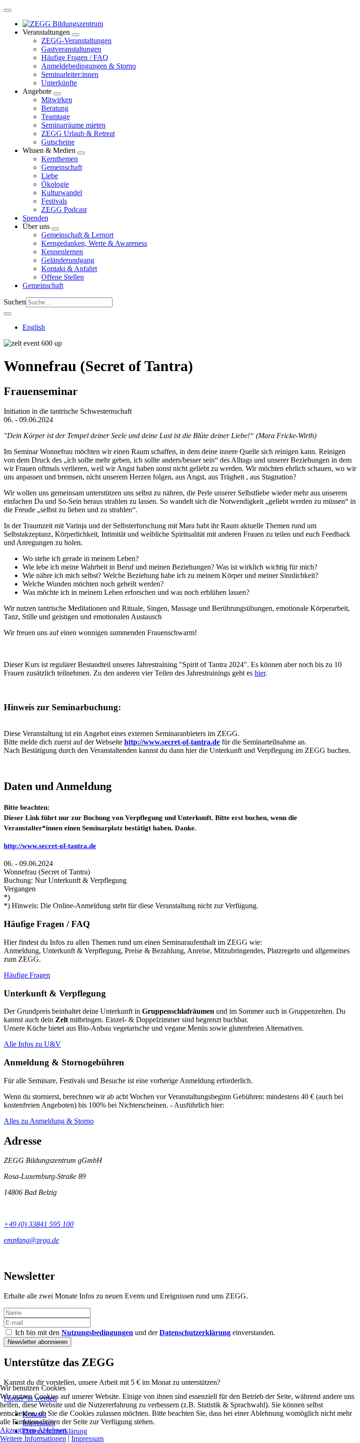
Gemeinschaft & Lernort (77, 235)
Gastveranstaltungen (71, 49)
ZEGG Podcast (64, 209)
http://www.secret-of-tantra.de (172, 742)
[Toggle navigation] (7, 10)
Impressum (87, 1439)
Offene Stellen (62, 277)
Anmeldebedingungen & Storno (88, 66)
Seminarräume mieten (73, 125)
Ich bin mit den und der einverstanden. (144, 1333)
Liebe (49, 176)
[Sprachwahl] (7, 313)
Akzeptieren (18, 1430)
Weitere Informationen (33, 1439)
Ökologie (55, 184)
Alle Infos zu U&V (32, 1044)
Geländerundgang (67, 260)
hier (260, 673)
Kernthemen (59, 159)
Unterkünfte (59, 83)
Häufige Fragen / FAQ (74, 57)
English (33, 327)
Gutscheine (58, 142)
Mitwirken (56, 100)
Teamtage (55, 117)
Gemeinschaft (61, 167)
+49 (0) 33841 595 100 (39, 1224)
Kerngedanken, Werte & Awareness (94, 243)
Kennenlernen (62, 252)
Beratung (54, 108)
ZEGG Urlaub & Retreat (78, 133)
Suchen (15, 302)
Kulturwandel (61, 193)
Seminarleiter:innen (69, 74)
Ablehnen (52, 1430)
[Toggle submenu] (75, 34)
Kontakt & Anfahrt (69, 269)
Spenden (35, 218)
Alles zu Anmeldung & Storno (49, 1121)
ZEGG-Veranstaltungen (76, 41)
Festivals (54, 201)
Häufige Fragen (27, 975)
